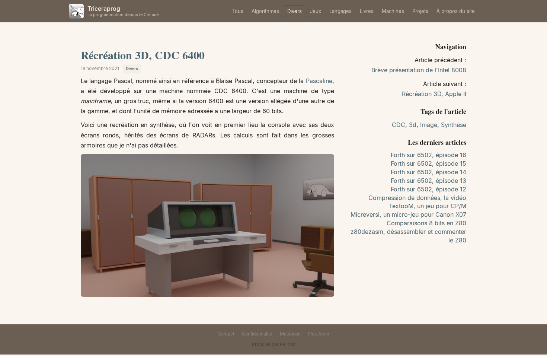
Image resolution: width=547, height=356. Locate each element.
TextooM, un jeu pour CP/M (427, 206)
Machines (393, 11)
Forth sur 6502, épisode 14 (428, 172)
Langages (340, 11)
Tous (237, 11)
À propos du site (455, 11)
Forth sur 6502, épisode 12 (428, 189)
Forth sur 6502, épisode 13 (428, 180)
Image (428, 124)
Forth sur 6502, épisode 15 (428, 163)
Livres (367, 11)
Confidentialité (257, 334)
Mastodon (290, 334)
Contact (226, 334)
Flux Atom (318, 334)
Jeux (315, 11)
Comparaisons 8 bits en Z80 (426, 223)
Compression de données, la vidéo (417, 197)
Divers (294, 11)
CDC (398, 124)
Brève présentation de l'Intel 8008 (418, 70)
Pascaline (319, 81)
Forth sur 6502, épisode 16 (428, 155)
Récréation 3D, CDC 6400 (143, 55)
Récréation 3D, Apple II (434, 94)
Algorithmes (265, 11)
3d (412, 124)
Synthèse (453, 124)
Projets (420, 11)
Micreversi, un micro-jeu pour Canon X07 (408, 214)
